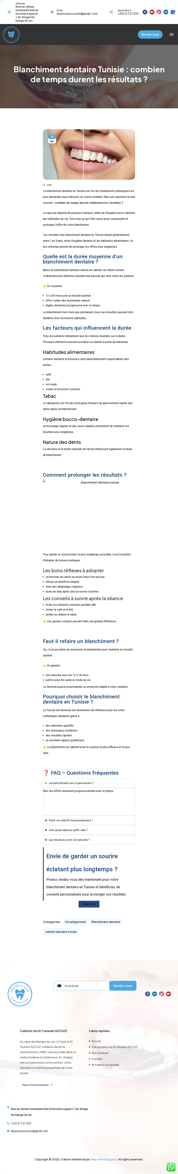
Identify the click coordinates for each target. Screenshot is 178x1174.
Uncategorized (75, 922)
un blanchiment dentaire (65, 270)
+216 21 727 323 (128, 13)
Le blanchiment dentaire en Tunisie (64, 191)
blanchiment (94, 649)
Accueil (96, 1041)
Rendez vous (150, 34)
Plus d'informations (35, 1084)
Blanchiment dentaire (106, 922)
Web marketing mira (103, 1159)
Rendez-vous (123, 985)
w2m (49, 185)
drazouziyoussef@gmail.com (77, 13)
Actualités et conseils (105, 1065)
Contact (97, 1059)
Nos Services (100, 1053)
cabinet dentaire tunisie (61, 931)
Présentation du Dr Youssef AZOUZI (115, 1047)
